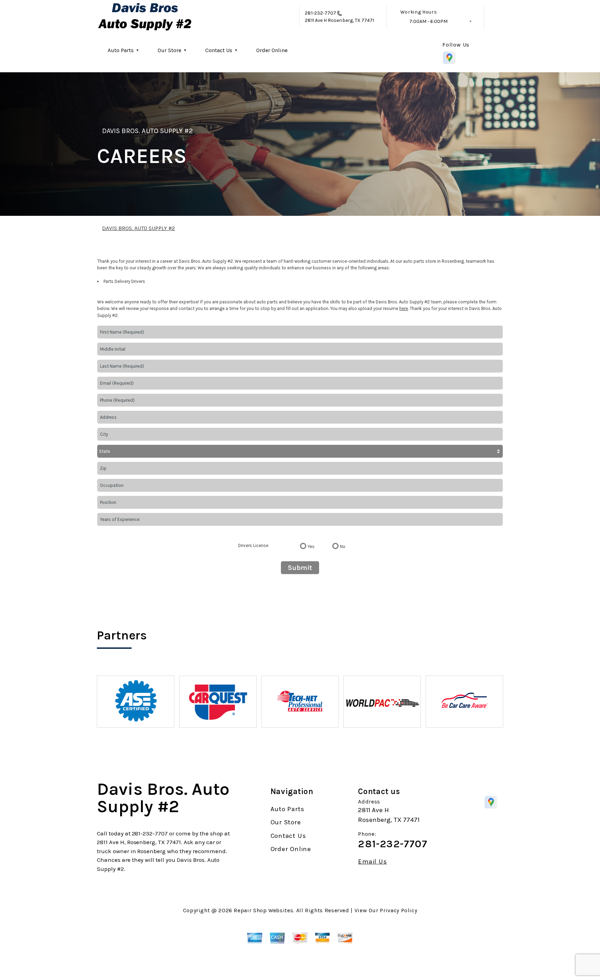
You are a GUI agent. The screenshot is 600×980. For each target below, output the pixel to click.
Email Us (372, 861)
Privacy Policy (398, 910)
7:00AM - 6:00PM (428, 21)
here (403, 308)
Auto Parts (121, 50)
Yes (311, 546)
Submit (300, 568)
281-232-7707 (320, 13)
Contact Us (218, 50)
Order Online (272, 50)
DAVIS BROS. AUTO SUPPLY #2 (147, 131)
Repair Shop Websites (263, 910)
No (342, 546)
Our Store (169, 50)
